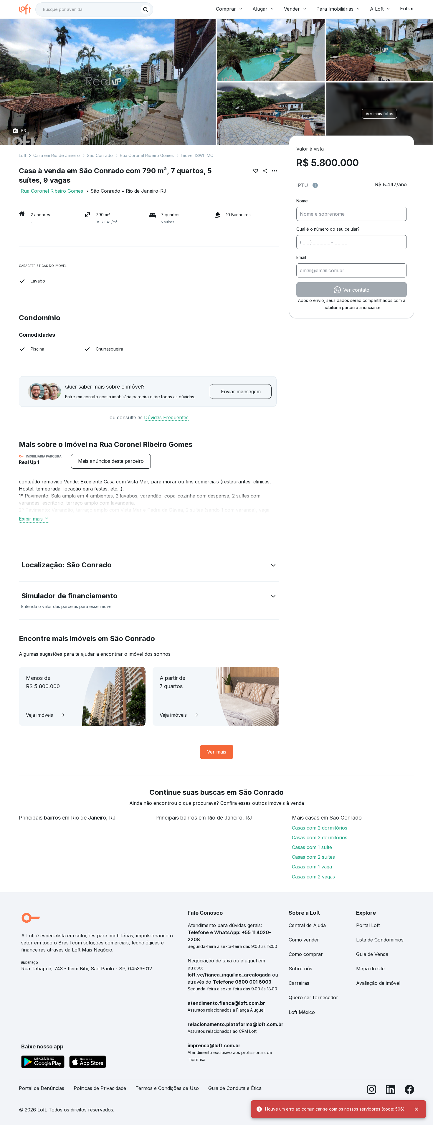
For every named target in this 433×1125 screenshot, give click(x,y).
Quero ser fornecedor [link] (313, 997)
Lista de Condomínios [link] (380, 940)
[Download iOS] (87, 1062)
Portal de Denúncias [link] (41, 1088)
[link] (111, 461)
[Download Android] (43, 1062)
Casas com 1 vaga (312, 867)
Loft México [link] (302, 1012)
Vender (292, 9)
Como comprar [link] (306, 954)
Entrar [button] (407, 8)
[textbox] (94, 9)
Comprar (226, 9)
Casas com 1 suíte (312, 847)
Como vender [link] (304, 940)
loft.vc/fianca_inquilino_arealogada (229, 975)
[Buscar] (145, 9)
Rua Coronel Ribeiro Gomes (147, 155)
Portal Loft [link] (368, 925)
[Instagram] (371, 1091)
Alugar (259, 9)
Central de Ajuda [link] (307, 925)
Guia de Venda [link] (372, 954)
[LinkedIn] (390, 1091)
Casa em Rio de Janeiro (56, 155)
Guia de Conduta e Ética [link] (235, 1088)
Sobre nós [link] (300, 969)
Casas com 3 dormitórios (319, 837)
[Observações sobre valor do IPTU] (315, 185)
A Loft (377, 9)
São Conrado (100, 155)
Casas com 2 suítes (313, 857)
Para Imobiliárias (334, 9)
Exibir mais (31, 519)
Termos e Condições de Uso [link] (167, 1088)
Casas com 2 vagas (313, 877)
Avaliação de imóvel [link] (378, 983)
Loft (22, 155)
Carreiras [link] (299, 983)
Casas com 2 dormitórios (319, 828)
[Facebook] (409, 1091)
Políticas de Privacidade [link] (100, 1088)
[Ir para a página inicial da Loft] (27, 9)
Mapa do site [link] (370, 969)
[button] (149, 566)
